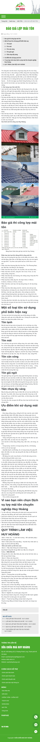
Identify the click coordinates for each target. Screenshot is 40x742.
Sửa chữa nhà (6, 690)
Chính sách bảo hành (8, 672)
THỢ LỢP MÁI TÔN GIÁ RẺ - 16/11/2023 (17, 618)
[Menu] (3, 16)
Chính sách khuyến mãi (8, 679)
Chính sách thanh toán (8, 676)
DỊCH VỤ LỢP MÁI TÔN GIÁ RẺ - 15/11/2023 (18, 627)
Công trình (5, 711)
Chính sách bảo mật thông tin (10, 682)
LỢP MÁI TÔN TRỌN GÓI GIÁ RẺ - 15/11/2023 (18, 621)
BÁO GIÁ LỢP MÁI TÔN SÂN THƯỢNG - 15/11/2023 (20, 624)
